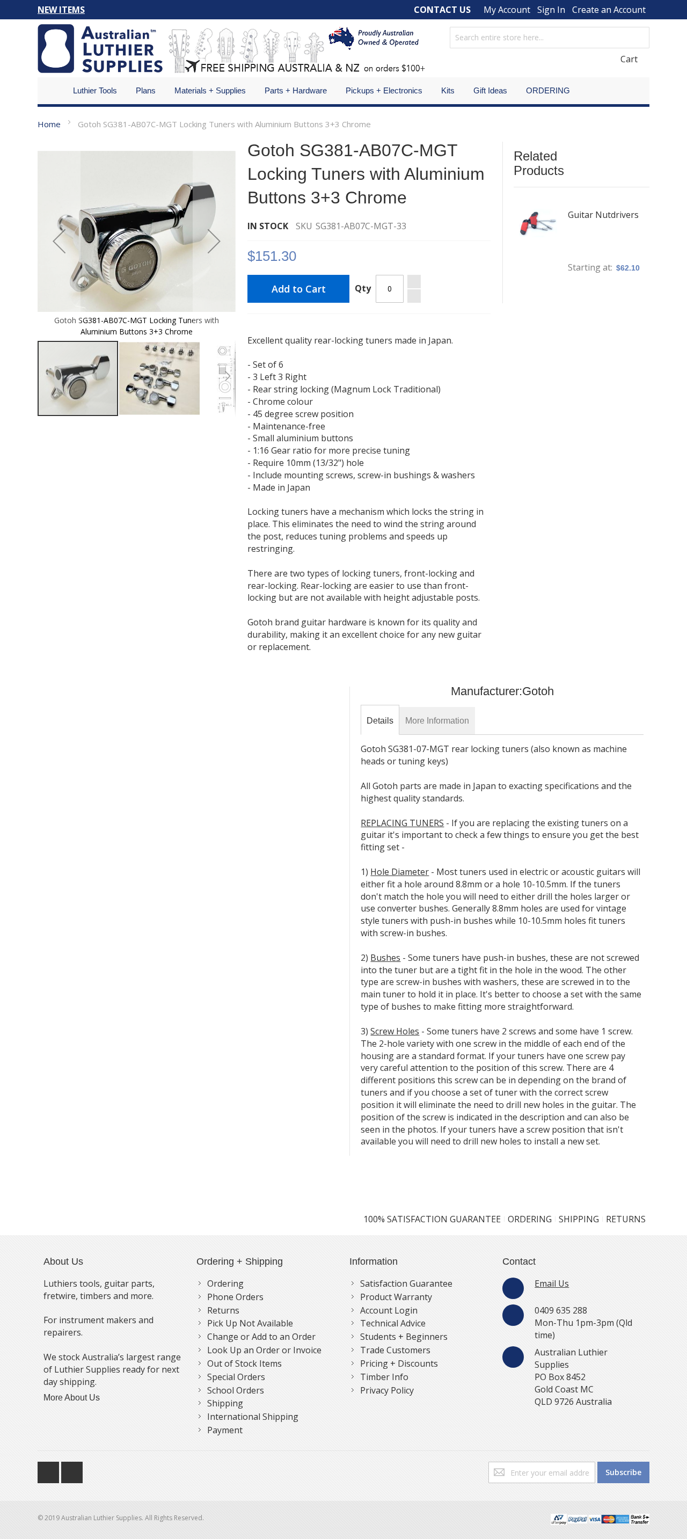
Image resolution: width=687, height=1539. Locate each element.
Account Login (389, 1310)
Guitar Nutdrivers (603, 215)
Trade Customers (395, 1350)
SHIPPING (579, 1219)
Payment (225, 1430)
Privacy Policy (387, 1390)
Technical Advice (393, 1323)
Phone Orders (235, 1297)
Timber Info (384, 1377)
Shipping (225, 1403)
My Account (507, 10)
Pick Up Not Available (250, 1323)
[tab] (380, 721)
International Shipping (252, 1417)
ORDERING (530, 1219)
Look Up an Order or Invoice (264, 1350)
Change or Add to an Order (261, 1337)
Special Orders (236, 1377)
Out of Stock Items (244, 1363)
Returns (223, 1310)
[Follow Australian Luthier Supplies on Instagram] (72, 1470)
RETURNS (626, 1219)
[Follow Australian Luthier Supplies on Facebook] (49, 1470)
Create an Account (609, 10)
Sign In (551, 10)
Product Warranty (396, 1297)
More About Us (71, 1397)
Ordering (225, 1283)
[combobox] (549, 37)
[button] (59, 241)
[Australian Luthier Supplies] (231, 48)
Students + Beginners (404, 1337)
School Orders (235, 1390)
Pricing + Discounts (399, 1363)
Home (49, 124)
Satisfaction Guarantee (406, 1283)
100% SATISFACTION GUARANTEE (432, 1219)
